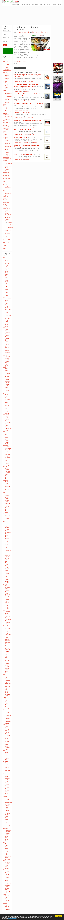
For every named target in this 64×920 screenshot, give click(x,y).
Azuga (6, 726)
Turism (4, 244)
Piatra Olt (7, 718)
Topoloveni (8, 309)
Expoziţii (7, 152)
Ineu (6, 286)
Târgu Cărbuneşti (8, 531)
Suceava (5, 796)
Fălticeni (7, 805)
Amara (7, 585)
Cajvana (7, 799)
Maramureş (5, 625)
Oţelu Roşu (8, 428)
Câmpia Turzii (7, 433)
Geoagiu (7, 569)
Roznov (7, 705)
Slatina (7, 723)
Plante (4, 204)
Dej (6, 439)
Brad (6, 564)
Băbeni (7, 871)
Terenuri (7, 171)
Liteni (6, 811)
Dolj (4, 492)
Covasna (5, 466)
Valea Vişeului (7, 653)
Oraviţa (7, 427)
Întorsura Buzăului (7, 471)
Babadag (7, 862)
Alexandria (8, 830)
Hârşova (7, 453)
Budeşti (7, 405)
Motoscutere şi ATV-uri (8, 194)
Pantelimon (8, 619)
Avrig (6, 776)
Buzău (4, 393)
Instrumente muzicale (6, 176)
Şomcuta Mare (7, 642)
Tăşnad (7, 772)
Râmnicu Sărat (7, 401)
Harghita (5, 540)
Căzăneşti (7, 587)
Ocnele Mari (7, 888)
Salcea (6, 816)
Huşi (6, 897)
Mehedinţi (5, 659)
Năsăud (7, 350)
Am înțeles (58, 916)
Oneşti (6, 320)
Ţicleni (6, 535)
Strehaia (7, 669)
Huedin (7, 442)
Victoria (7, 388)
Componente (8, 116)
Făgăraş (7, 379)
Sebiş (6, 295)
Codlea (7, 378)
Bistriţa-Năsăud (6, 346)
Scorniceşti (8, 721)
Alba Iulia (7, 262)
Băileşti (7, 494)
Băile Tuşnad (7, 542)
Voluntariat (5, 250)
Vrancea (5, 903)
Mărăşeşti (7, 908)
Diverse (4, 131)
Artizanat (7, 107)
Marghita (7, 332)
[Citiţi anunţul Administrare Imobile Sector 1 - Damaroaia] (47, 105)
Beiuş (6, 330)
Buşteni (7, 734)
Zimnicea (7, 840)
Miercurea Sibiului (7, 786)
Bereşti (7, 506)
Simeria (7, 579)
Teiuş (6, 275)
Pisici (6, 87)
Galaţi (4, 504)
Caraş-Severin (6, 414)
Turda (6, 443)
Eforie (6, 451)
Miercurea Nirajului (7, 679)
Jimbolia (7, 851)
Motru (6, 526)
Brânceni (7, 831)
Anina (6, 416)
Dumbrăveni (8, 782)
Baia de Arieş (7, 264)
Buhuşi (7, 314)
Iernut (6, 676)
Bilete (6, 149)
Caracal (7, 712)
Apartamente (8, 163)
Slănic (6, 744)
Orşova (7, 668)
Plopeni (7, 741)
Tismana (7, 537)
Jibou (6, 755)
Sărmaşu (7, 686)
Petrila (6, 576)
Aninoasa (7, 562)
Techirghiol (8, 465)
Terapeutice (8, 235)
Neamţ (4, 697)
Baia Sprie (7, 628)
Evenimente (5, 148)
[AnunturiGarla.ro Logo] (11, 1)
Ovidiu (7, 463)
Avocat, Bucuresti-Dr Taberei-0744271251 (27, 120)
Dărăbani (7, 359)
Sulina (6, 866)
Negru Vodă (6, 461)
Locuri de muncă (5, 180)
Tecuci (6, 512)
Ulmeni (7, 651)
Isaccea (7, 863)
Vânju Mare (6, 672)
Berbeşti (7, 880)
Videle (6, 839)
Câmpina (7, 735)
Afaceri (4, 60)
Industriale (5, 174)
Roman (7, 703)
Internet (7, 117)
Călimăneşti (8, 883)
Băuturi (4, 104)
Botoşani (5, 355)
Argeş (4, 297)
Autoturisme (8, 93)
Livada (7, 766)
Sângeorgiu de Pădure (8, 684)
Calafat (7, 497)
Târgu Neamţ (7, 707)
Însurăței (7, 373)
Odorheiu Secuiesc (7, 555)
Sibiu (4, 773)
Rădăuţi (7, 815)
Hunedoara (5, 561)
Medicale (5, 184)
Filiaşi (6, 501)
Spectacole (7, 155)
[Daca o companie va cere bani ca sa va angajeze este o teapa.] (58, 79)
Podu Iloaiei (6, 604)
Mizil (6, 738)
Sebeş (6, 274)
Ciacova (7, 845)
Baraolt (7, 468)
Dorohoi (7, 361)
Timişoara (7, 859)
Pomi (6, 207)
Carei (6, 764)
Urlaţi (6, 746)
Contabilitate (8, 216)
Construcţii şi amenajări (6, 129)
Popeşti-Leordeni (7, 621)
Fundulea (7, 408)
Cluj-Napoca (7, 436)
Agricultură (5, 61)
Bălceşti (7, 879)
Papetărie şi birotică (5, 200)
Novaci (7, 527)
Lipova (7, 288)
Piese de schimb (7, 100)
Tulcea (4, 860)
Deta (6, 847)
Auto (25, 117)
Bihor (4, 327)
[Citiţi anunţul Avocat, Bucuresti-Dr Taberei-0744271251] (47, 122)
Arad (4, 278)
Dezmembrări (8, 96)
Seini (6, 637)
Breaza (7, 732)
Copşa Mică (6, 780)
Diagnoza (7, 98)
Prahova (5, 724)
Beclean (7, 347)
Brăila (4, 367)
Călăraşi (5, 404)
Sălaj (4, 750)
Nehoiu (7, 396)
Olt (3, 709)
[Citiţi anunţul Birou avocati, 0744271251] (47, 131)
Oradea (7, 335)
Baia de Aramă (7, 661)
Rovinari (7, 529)
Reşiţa (6, 430)
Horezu (7, 886)
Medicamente (8, 187)
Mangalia (7, 454)
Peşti (6, 86)
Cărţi (4, 121)
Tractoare (7, 66)
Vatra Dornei (7, 823)
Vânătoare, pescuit (5, 247)
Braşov (4, 375)
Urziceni (7, 596)
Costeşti (7, 300)
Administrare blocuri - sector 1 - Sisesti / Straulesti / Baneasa (27, 95)
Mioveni (7, 304)
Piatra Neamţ (7, 701)
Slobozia (7, 593)
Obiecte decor (7, 109)
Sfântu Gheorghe (7, 474)
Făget (6, 848)
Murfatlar (7, 457)
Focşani (7, 906)
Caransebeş (8, 422)
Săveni (6, 364)
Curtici (6, 285)
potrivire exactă (6, 42)
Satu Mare (5, 761)
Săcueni (7, 337)
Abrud (6, 259)
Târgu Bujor (6, 510)
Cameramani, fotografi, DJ (11, 224)
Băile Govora (7, 873)
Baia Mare (7, 627)
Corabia (7, 714)
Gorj (4, 521)
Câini (6, 82)
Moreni (7, 485)
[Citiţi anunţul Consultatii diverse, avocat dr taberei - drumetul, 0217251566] (47, 147)
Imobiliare (5, 161)
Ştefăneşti (7, 308)
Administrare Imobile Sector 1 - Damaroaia (28, 103)
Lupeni (7, 573)
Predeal (7, 382)
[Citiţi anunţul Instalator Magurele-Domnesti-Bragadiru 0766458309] (47, 77)
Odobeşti (7, 909)
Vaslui (4, 894)
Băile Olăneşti (7, 876)
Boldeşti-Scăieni (7, 730)
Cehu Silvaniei (7, 752)
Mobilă (4, 189)
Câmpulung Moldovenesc (8, 801)
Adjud (6, 905)
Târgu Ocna (6, 325)
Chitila (6, 614)
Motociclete (8, 192)
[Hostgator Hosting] (57, 96)
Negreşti (7, 900)
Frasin (6, 807)
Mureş (4, 674)
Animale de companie (5, 80)
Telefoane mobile (7, 144)
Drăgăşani (7, 885)
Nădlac (7, 289)
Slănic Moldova (7, 322)
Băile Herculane (7, 418)
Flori (6, 205)
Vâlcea (4, 869)
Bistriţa (7, 349)
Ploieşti (7, 740)
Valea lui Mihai (7, 342)
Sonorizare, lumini (11, 228)
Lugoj (6, 853)
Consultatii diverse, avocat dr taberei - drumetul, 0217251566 (27, 146)
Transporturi (6, 242)
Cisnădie (7, 778)
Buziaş (6, 844)
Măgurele (30, 81)
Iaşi (3, 598)
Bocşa (6, 420)
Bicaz (6, 698)
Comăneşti (8, 315)
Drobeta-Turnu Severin (7, 665)
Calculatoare (6, 114)
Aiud (6, 260)
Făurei (6, 370)
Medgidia (7, 456)
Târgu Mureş (6, 691)
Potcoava (7, 720)
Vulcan (7, 582)
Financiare (7, 230)
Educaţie (5, 134)
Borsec (6, 546)
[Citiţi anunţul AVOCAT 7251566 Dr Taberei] (47, 156)
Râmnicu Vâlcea (7, 891)
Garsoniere (8, 166)
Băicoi (6, 727)
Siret (6, 818)
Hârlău (7, 599)
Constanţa (35, 32)
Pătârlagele (8, 398)
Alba (4, 257)
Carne (6, 73)
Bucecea (7, 358)
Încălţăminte (6, 172)
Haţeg (6, 570)
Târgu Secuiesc (7, 478)
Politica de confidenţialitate (37, 914)
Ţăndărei (7, 595)
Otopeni (7, 617)
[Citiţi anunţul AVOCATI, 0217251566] (47, 139)
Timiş (4, 842)
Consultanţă (27, 142)
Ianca (6, 372)
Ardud (6, 763)
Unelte (4, 245)
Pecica (6, 292)
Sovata (7, 689)
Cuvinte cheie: (6, 30)
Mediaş (7, 784)
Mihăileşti (7, 520)
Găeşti (6, 483)
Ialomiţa (5, 584)
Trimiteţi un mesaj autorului (20, 67)
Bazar (4, 105)
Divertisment (6, 133)
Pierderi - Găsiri (6, 202)
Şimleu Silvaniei (7, 757)
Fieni (6, 482)
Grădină (7, 64)
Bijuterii (5, 113)
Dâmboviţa (5, 480)
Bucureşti (26, 91)
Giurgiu (4, 514)
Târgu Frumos (7, 607)
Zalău (6, 760)
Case (6, 164)
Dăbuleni (7, 500)
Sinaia (6, 743)
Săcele (6, 387)
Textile (4, 241)
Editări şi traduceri (7, 218)
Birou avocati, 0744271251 (22, 130)
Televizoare (8, 146)
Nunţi (6, 154)
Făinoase (7, 76)
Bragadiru (7, 611)
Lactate (7, 78)
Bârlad (7, 895)
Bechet (7, 495)
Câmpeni (7, 268)
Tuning (7, 102)
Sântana (7, 294)
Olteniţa (7, 413)
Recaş (6, 854)
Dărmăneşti (8, 317)
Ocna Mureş (6, 271)
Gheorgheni (8, 550)
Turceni (7, 538)
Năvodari (7, 459)
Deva (6, 567)
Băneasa (7, 446)
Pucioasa (7, 486)
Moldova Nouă (7, 424)
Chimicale (5, 125)
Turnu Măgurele (7, 836)
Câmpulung (8, 298)
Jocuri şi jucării (6, 178)
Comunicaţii (6, 127)
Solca (6, 819)
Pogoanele (7, 399)
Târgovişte (7, 489)
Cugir (6, 269)
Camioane (7, 95)
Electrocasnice (8, 139)
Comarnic (7, 737)
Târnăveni (7, 694)
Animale (7, 63)
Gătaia (6, 850)
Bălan (6, 544)
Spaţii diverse (7, 168)
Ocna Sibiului (7, 789)
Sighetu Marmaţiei (7, 639)
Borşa (6, 630)
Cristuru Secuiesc (7, 548)
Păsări (6, 84)
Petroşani (7, 578)
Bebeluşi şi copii (7, 111)
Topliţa (7, 558)
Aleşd (6, 329)
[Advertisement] (32, 16)
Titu (6, 491)
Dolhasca (7, 804)
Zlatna (6, 277)
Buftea (6, 613)
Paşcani (7, 602)
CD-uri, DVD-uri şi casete (6, 123)
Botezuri (7, 151)
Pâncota (7, 291)
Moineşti (7, 318)
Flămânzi (7, 363)
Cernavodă (8, 448)
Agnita (6, 775)
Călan (6, 566)
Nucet (6, 333)
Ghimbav (7, 381)
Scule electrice (7, 141)
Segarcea (7, 503)
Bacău (4, 311)
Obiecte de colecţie (5, 197)
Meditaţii (7, 233)
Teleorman (5, 828)
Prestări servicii (23, 32)
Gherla (7, 440)
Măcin (6, 865)
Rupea (6, 385)
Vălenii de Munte (7, 748)
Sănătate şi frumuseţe (5, 237)
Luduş (6, 677)
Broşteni (7, 798)
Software (7, 119)
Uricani (7, 581)
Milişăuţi (7, 813)
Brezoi (6, 882)
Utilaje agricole (7, 68)
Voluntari (7, 624)
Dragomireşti (8, 633)
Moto (4, 190)
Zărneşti (7, 390)
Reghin (7, 682)
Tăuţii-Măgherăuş (8, 649)
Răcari (6, 488)
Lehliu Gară (6, 410)
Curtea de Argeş (7, 302)
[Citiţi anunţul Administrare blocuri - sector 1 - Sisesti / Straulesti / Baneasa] (47, 96)
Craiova (7, 498)
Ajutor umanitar (7, 70)
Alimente (5, 72)
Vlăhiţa (7, 559)
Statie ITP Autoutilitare (22, 113)
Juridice (26, 127)
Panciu (7, 911)
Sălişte (6, 792)
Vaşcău (7, 344)
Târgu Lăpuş (6, 646)
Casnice (7, 213)
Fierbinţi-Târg (7, 591)
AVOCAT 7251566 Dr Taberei (23, 155)
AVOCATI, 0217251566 (21, 137)
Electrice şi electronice (5, 136)
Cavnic (7, 631)
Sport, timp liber (7, 239)
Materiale (5, 183)
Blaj (6, 266)
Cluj (4, 431)
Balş (6, 711)
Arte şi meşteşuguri (6, 89)
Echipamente (8, 186)
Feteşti (6, 588)
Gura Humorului (8, 809)
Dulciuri (7, 75)
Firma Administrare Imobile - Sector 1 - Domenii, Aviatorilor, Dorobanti (27, 85)
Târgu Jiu (7, 533)
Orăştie (7, 575)
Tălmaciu (7, 795)
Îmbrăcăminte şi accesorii (7, 159)
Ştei (6, 340)
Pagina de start (24, 914)
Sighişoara (7, 688)
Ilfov (25, 81)
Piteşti (6, 306)
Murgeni (7, 899)
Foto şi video (6, 157)
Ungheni (7, 695)
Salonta (7, 338)
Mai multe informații (12, 918)
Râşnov (7, 384)
